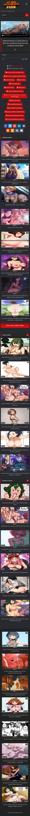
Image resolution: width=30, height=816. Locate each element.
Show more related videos (15, 325)
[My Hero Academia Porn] (12, 5)
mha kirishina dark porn (15, 104)
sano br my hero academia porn (15, 72)
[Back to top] (25, 811)
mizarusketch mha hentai (15, 107)
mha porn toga (10, 87)
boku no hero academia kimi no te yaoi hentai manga (15, 95)
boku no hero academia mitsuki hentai (15, 76)
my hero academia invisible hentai (15, 111)
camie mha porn (10, 79)
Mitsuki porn (22, 87)
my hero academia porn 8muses (15, 119)
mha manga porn (15, 83)
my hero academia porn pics (15, 91)
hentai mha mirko (15, 100)
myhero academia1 (17, 66)
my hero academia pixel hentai (15, 115)
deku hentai (22, 79)
